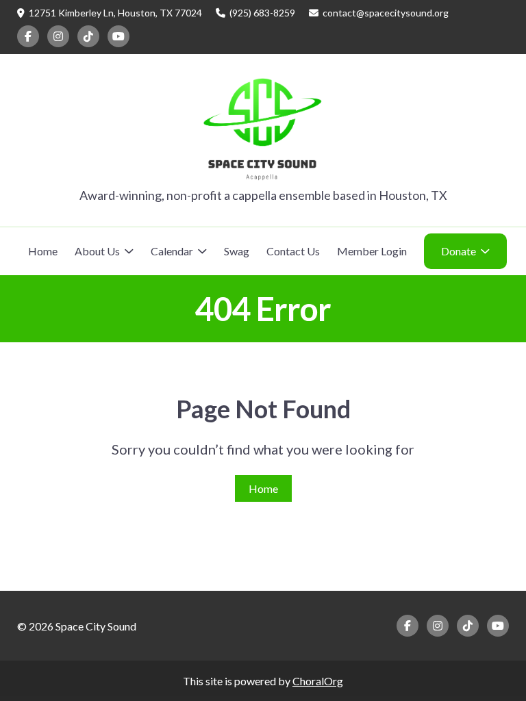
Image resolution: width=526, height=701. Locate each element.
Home (43, 250)
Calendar (172, 250)
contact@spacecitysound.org (386, 12)
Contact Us (293, 250)
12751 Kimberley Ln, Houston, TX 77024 (115, 12)
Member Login (372, 250)
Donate (458, 250)
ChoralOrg (317, 680)
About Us (97, 250)
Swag (236, 250)
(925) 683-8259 (262, 12)
